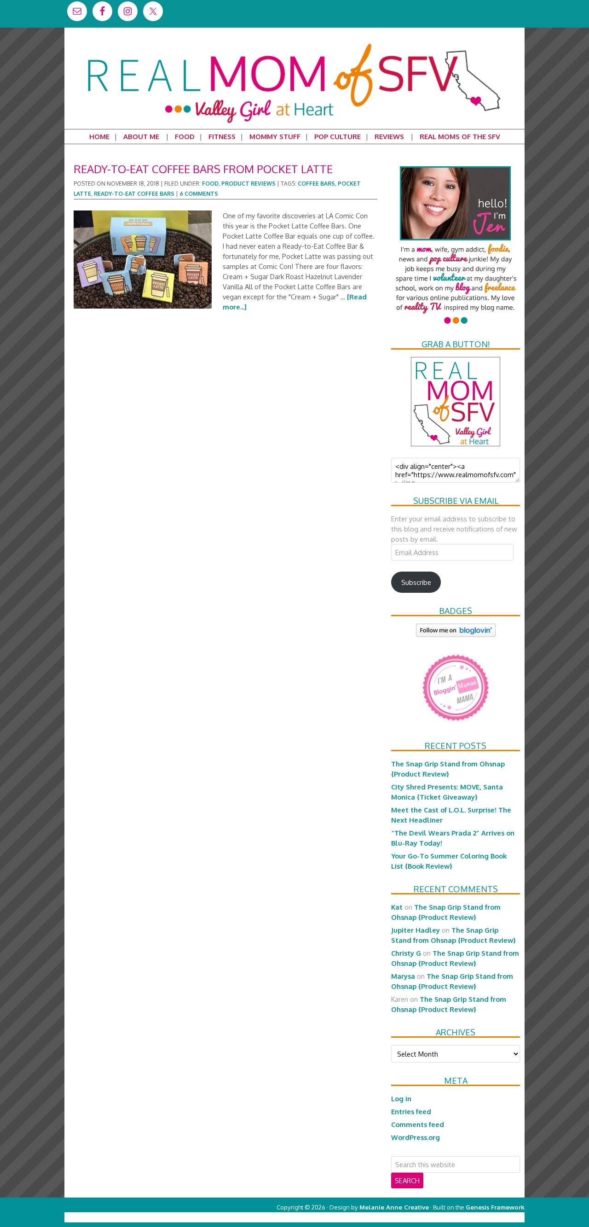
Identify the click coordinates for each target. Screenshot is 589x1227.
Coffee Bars (316, 183)
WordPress (485, 1217)
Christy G (406, 953)
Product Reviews (248, 183)
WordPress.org (415, 1137)
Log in (401, 1098)
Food (210, 183)
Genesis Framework (495, 1207)
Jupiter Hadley (415, 930)
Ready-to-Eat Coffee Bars (134, 193)
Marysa (403, 976)
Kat (397, 907)
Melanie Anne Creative (394, 1207)
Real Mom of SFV (294, 43)
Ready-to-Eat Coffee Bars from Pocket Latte (203, 169)
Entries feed (411, 1111)
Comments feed (417, 1124)
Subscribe (416, 582)
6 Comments (198, 193)
